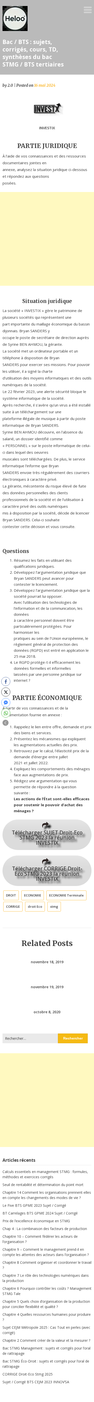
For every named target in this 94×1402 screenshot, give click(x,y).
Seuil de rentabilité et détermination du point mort (43, 1184)
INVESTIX (47, 127)
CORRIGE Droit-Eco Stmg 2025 (28, 1374)
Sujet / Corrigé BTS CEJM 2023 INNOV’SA (36, 1382)
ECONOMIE (32, 895)
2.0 (10, 85)
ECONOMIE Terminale (66, 895)
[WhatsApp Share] (5, 713)
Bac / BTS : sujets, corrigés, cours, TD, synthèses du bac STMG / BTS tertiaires (33, 53)
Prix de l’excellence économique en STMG (36, 1220)
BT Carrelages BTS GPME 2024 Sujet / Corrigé (40, 1213)
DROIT (11, 895)
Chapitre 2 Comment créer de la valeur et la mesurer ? (46, 1340)
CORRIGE (13, 906)
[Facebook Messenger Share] (5, 702)
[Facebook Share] (5, 681)
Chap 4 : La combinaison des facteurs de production (45, 1228)
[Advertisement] (47, 239)
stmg (54, 906)
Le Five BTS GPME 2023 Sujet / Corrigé (34, 1205)
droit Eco (35, 906)
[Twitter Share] (5, 692)
